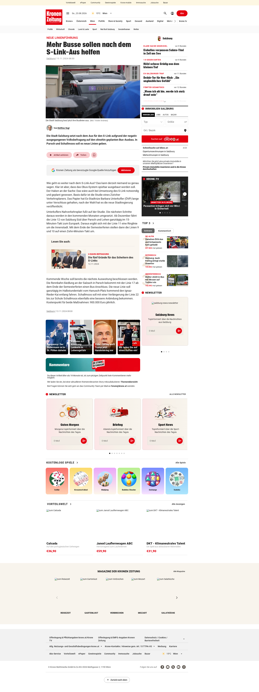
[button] (175, 21)
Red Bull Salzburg (107, 29)
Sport (128, 21)
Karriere (173, 646)
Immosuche (141, 3)
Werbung (162, 646)
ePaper (83, 3)
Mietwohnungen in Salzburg (165, 155)
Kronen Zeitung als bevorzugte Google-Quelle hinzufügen (93, 170)
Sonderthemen (124, 29)
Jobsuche (154, 3)
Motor (170, 21)
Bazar (165, 3)
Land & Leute (83, 29)
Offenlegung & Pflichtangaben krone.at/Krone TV (71, 639)
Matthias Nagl (63, 128)
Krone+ (69, 21)
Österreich (81, 21)
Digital (160, 21)
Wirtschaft (60, 29)
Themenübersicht (129, 382)
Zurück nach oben (117, 680)
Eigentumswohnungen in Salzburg (165, 151)
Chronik (71, 29)
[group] (57, 337)
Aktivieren (126, 170)
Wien (92, 21)
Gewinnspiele (110, 3)
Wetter (136, 29)
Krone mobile (126, 3)
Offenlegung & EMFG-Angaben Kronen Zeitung (116, 639)
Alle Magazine (179, 571)
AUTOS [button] (165, 115)
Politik (101, 21)
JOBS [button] (158, 115)
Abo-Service (55, 653)
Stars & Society (115, 21)
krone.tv (183, 21)
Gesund (138, 21)
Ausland (149, 21)
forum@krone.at (119, 386)
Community (95, 3)
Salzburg (50, 58)
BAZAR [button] (173, 115)
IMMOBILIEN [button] (148, 115)
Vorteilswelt (70, 3)
